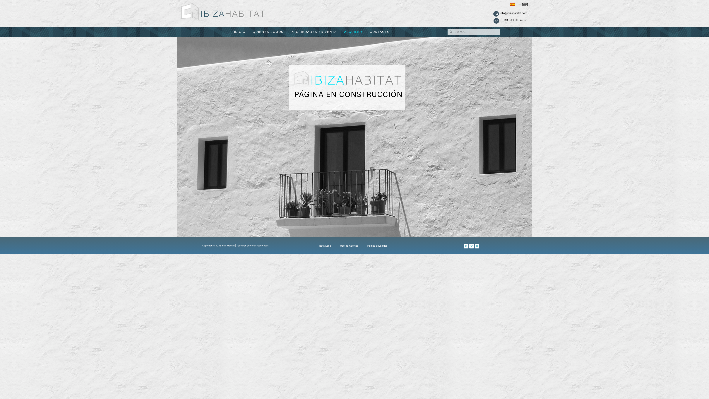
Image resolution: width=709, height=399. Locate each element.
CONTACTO (380, 31)
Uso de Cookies (349, 245)
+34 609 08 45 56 (513, 20)
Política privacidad (377, 245)
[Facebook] (466, 246)
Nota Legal (325, 245)
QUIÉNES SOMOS (268, 31)
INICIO (240, 31)
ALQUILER (353, 31)
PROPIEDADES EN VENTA (314, 31)
